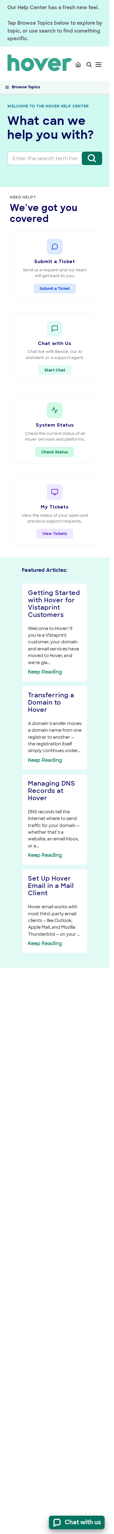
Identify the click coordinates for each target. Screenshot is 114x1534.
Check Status (57, 452)
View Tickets (54, 533)
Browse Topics (26, 87)
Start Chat (54, 370)
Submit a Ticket (55, 288)
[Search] (92, 158)
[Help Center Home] (78, 64)
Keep (45, 672)
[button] (89, 65)
